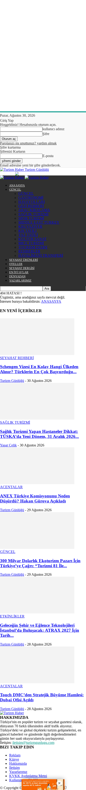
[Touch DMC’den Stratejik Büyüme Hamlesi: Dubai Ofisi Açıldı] (37, 682)
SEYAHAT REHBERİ (17, 358)
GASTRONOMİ (30, 198)
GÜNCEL (15, 189)
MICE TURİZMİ (31, 243)
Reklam (14, 755)
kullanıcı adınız (53, 129)
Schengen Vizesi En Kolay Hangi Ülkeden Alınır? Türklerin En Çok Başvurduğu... (39, 369)
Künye (14, 759)
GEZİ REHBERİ (31, 206)
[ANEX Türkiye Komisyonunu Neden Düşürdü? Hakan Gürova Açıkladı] (37, 483)
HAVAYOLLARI (31, 202)
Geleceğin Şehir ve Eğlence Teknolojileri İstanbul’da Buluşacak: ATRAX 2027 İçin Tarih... (39, 630)
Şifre (45, 134)
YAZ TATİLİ (28, 235)
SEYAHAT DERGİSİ (21, 268)
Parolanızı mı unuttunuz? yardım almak (28, 143)
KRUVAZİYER (30, 227)
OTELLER (15, 264)
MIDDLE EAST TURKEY (38, 222)
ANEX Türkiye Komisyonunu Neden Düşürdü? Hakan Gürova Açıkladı (35, 498)
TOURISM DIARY (33, 247)
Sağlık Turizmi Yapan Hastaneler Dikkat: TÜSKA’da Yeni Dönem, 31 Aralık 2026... (39, 434)
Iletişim (14, 768)
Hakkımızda (18, 763)
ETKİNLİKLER (12, 616)
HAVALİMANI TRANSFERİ (40, 255)
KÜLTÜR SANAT (32, 239)
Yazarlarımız (18, 772)
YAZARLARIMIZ (20, 280)
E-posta (47, 156)
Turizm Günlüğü (12, 381)
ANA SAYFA (17, 185)
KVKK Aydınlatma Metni (28, 776)
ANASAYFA (51, 301)
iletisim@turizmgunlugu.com (33, 743)
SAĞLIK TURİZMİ (33, 214)
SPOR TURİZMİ (31, 218)
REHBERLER (29, 251)
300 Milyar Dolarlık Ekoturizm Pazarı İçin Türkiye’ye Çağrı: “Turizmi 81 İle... (40, 563)
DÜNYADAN (17, 276)
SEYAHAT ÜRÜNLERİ (23, 260)
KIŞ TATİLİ (27, 231)
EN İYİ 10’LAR (18, 272)
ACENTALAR (11, 487)
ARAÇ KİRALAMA (34, 210)
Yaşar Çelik (8, 445)
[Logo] (12, 177)
